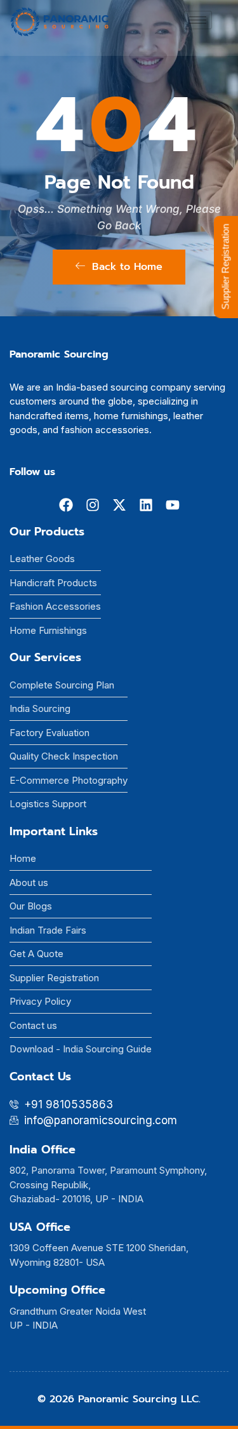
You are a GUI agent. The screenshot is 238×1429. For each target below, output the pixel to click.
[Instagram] (93, 505)
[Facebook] (66, 505)
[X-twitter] (119, 505)
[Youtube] (173, 505)
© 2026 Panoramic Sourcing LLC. (119, 1399)
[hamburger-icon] (197, 20)
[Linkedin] (146, 505)
